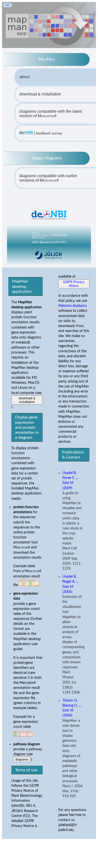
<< (8, 5)
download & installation (40, 94)
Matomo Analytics (72, 306)
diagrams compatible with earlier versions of (48, 178)
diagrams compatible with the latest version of (50, 113)
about (24, 77)
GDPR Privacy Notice (73, 284)
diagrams (22, 759)
